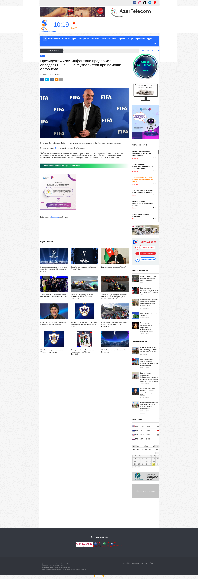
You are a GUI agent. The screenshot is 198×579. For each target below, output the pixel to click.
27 (150, 464)
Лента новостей (54, 39)
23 (135, 464)
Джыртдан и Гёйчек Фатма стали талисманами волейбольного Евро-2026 (82, 352)
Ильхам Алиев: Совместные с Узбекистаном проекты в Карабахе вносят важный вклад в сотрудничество (149, 377)
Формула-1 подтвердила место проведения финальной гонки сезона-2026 (82, 297)
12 (146, 458)
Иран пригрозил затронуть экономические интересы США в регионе (149, 290)
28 (154, 464)
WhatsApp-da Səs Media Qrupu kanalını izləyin (61, 166)
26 (146, 464)
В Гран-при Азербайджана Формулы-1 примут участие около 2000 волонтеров (114, 324)
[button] (155, 43)
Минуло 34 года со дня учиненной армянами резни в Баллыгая (148, 278)
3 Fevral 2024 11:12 (47, 74)
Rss (141, 563)
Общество (95, 39)
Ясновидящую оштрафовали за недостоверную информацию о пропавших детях (146, 327)
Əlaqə (146, 563)
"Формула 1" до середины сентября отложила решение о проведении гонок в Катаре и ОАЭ (114, 297)
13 (150, 458)
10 (139, 458)
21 (154, 461)
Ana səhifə (126, 563)
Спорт (130, 39)
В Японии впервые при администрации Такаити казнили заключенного (148, 350)
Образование (140, 39)
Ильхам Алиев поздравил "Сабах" (113, 267)
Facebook (55, 217)
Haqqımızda (135, 563)
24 (139, 464)
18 (142, 461)
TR (158, 50)
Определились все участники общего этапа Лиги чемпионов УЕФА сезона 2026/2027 (53, 269)
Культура (122, 39)
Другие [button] (150, 39)
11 (142, 458)
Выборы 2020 (84, 39)
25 (142, 464)
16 (135, 461)
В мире (114, 39)
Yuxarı (152, 563)
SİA (56, 148)
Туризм (74, 39)
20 (150, 461)
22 (158, 461)
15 (158, 458)
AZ (143, 50)
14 (154, 458)
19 (146, 461)
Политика (66, 39)
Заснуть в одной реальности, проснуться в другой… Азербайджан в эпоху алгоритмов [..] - (99, 50)
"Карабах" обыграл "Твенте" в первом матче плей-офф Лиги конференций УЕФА (84, 324)
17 (139, 461)
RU (148, 50)
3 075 (58, 74)
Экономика (105, 39)
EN (153, 50)
